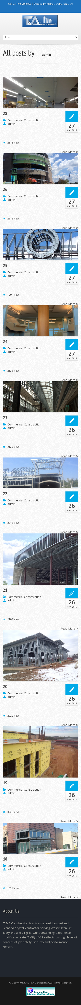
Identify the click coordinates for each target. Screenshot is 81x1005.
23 (5, 417)
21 (5, 590)
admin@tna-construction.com (57, 3)
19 (5, 782)
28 (5, 113)
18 (5, 859)
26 (5, 189)
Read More (68, 151)
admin (46, 54)
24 (5, 341)
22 (5, 493)
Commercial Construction (24, 120)
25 (5, 265)
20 (5, 686)
